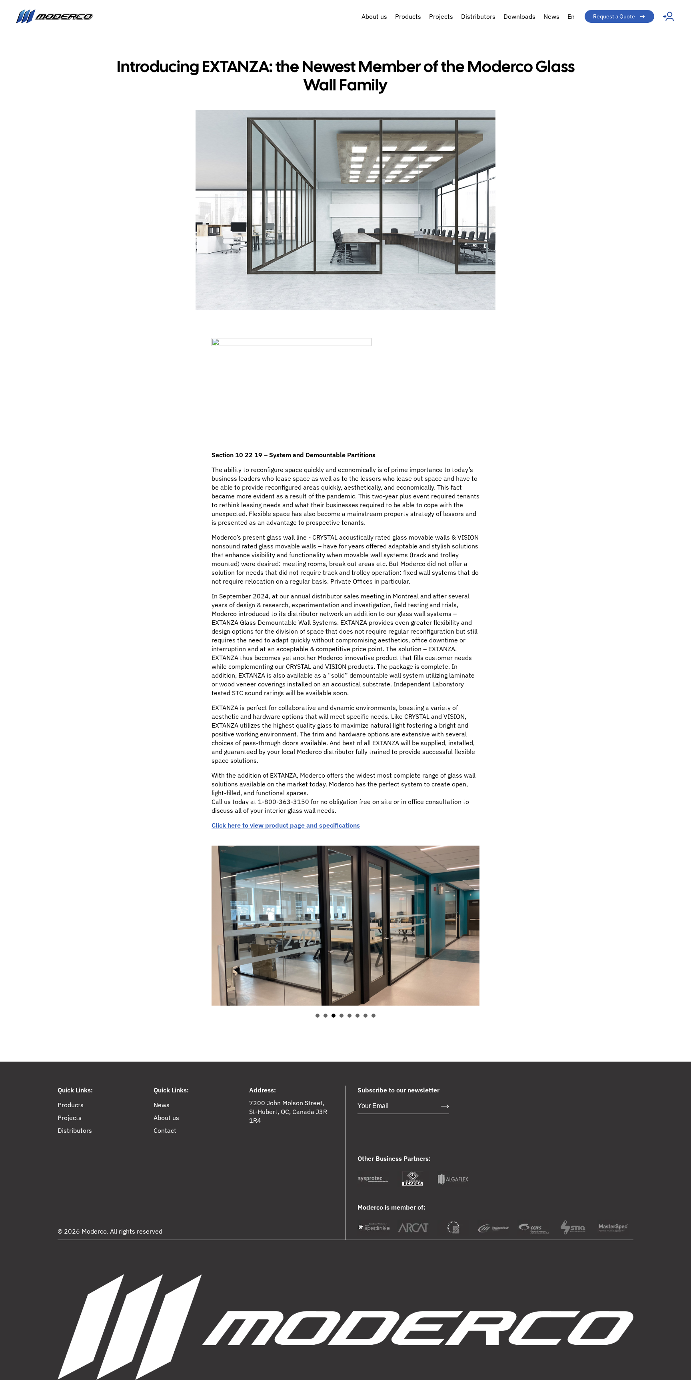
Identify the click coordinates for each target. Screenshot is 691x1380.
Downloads (519, 16)
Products (408, 16)
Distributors (478, 16)
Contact (165, 1130)
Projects (441, 16)
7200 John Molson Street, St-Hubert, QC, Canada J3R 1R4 (288, 1111)
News (551, 16)
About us (374, 16)
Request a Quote (614, 16)
